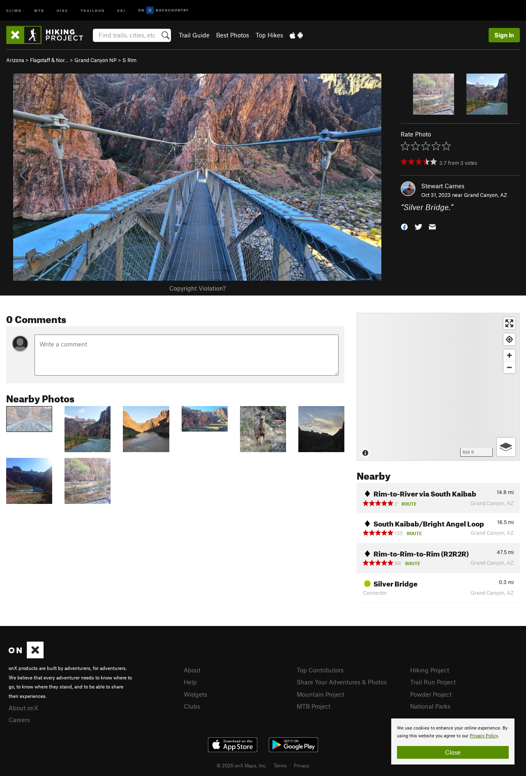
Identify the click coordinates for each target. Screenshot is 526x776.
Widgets (195, 694)
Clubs (192, 706)
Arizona (15, 60)
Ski (121, 10)
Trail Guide (194, 35)
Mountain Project (320, 694)
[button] (404, 226)
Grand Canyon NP (95, 60)
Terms (280, 765)
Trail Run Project (433, 682)
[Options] (506, 447)
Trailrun (93, 10)
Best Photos (232, 35)
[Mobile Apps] (296, 35)
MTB (39, 10)
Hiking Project (429, 670)
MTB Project (313, 706)
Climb (14, 10)
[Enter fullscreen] (509, 323)
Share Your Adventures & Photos (342, 682)
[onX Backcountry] (163, 10)
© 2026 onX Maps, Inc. (242, 765)
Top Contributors (320, 670)
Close (453, 752)
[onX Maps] (26, 656)
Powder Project (431, 694)
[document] (453, 741)
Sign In (504, 35)
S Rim (129, 60)
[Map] (438, 386)
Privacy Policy (484, 736)
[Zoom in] (509, 355)
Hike (62, 10)
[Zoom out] (509, 367)
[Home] (48, 35)
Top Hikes (269, 35)
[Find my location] (509, 339)
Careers (19, 719)
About (192, 670)
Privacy (301, 765)
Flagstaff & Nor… (49, 60)
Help (190, 682)
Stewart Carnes (442, 185)
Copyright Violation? (197, 288)
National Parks (430, 706)
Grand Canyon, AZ (485, 195)
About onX (23, 707)
